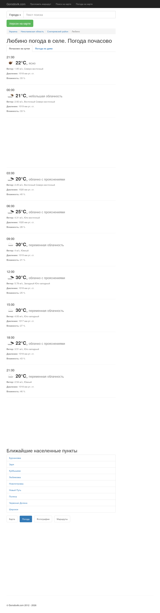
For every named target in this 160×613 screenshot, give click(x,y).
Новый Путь (15, 490)
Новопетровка (16, 483)
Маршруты (62, 519)
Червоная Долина (18, 502)
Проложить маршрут (40, 3)
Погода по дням (43, 48)
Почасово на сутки (19, 48)
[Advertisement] (61, 142)
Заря (11, 464)
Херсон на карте (20, 23)
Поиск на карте (63, 3)
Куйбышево (15, 470)
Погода (26, 519)
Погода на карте (84, 3)
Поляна (13, 496)
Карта (12, 519)
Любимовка (15, 477)
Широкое (13, 509)
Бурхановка (15, 457)
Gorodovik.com (16, 4)
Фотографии (43, 519)
